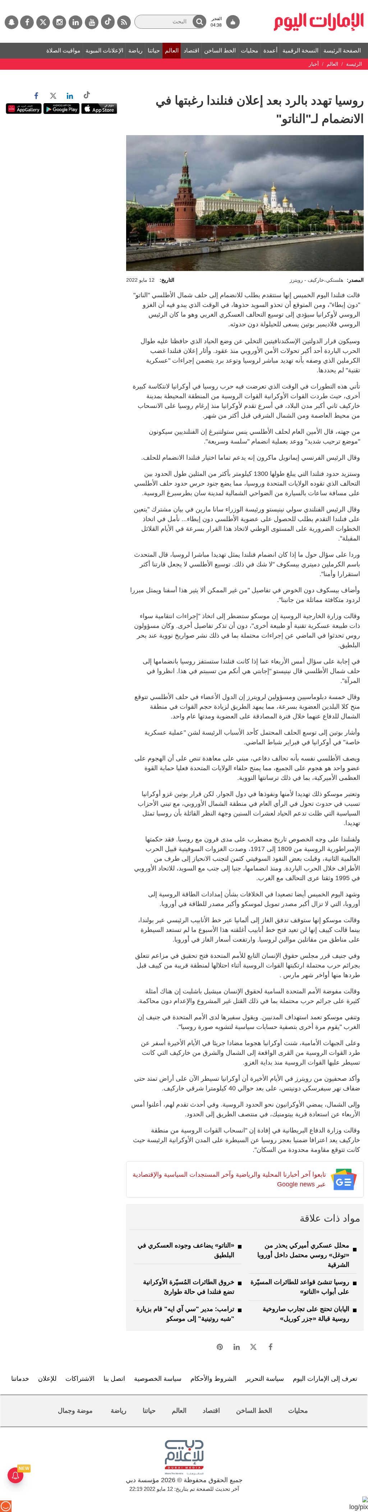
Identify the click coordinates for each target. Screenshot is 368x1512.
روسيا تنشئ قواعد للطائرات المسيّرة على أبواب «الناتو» (299, 1286)
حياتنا (154, 50)
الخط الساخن (220, 50)
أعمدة (270, 50)
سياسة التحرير (264, 1378)
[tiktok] (108, 21)
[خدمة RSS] (124, 22)
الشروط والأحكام (213, 1378)
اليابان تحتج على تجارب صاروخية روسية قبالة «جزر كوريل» (306, 1313)
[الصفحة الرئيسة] (319, 3)
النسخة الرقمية (300, 50)
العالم (172, 50)
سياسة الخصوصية (157, 1378)
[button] (199, 21)
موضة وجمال (75, 1410)
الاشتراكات (80, 1378)
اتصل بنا (114, 1378)
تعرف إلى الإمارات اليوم (325, 1378)
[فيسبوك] (27, 22)
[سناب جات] (11, 22)
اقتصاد (191, 50)
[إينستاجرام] (59, 22)
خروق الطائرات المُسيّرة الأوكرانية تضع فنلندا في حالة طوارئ (188, 1286)
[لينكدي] (75, 22)
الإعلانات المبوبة (104, 50)
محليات (249, 50)
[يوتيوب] (91, 22)
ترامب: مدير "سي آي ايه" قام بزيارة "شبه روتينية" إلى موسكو (185, 1313)
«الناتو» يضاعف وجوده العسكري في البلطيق (186, 1250)
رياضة (135, 50)
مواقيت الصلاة (63, 50)
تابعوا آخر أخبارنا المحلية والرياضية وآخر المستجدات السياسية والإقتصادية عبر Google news (229, 1179)
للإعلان (47, 1378)
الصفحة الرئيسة (342, 50)
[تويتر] (43, 22)
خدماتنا (20, 1378)
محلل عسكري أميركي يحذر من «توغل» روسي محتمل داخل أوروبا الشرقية (303, 1255)
